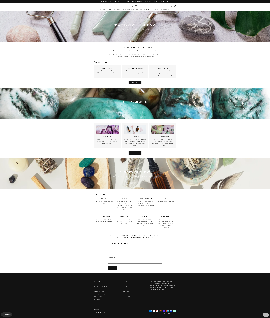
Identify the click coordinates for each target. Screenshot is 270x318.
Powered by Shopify (172, 313)
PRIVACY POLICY (98, 296)
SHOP (123, 284)
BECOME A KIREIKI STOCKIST (101, 286)
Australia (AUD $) (99, 312)
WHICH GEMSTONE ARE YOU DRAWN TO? (131, 289)
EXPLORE (124, 294)
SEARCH (96, 284)
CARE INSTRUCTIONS (99, 289)
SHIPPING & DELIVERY (99, 291)
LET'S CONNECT (135, 82)
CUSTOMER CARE (126, 296)
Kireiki (167, 313)
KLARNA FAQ (97, 299)
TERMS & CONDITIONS (99, 294)
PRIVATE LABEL (125, 291)
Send (112, 268)
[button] (96, 5)
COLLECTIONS (125, 286)
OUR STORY (97, 281)
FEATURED (124, 281)
